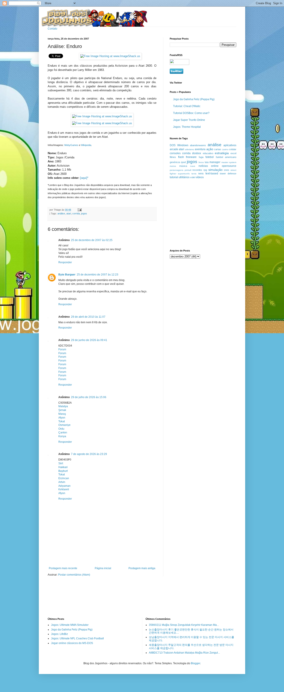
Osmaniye (64, 425)
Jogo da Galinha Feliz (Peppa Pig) (194, 99)
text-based (211, 173)
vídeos (200, 177)
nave (192, 166)
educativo (208, 153)
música (183, 166)
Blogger (195, 663)
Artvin (61, 482)
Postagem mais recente (63, 568)
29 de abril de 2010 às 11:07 (88, 316)
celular (232, 149)
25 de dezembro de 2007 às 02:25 (91, 240)
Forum (62, 349)
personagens (176, 170)
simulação (215, 170)
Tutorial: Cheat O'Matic (186, 106)
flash (181, 157)
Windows (182, 145)
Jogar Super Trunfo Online (189, 120)
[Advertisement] (197, 213)
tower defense (228, 173)
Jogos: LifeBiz (59, 634)
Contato (52, 28)
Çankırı (62, 432)
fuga (201, 157)
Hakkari (63, 467)
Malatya (63, 406)
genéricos (175, 162)
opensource (229, 166)
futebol (209, 157)
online (215, 166)
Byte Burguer (66, 274)
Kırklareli (63, 489)
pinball (188, 170)
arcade (174, 149)
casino (225, 149)
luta (207, 162)
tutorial (174, 177)
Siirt (60, 463)
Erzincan (63, 478)
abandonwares (198, 145)
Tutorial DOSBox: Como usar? (191, 113)
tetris (201, 173)
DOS (173, 145)
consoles (175, 153)
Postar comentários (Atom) (74, 574)
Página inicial (103, 568)
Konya (62, 436)
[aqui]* (84, 177)
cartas (217, 149)
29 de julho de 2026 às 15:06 (88, 397)
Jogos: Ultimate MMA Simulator (70, 624)
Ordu (61, 428)
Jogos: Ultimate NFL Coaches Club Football (77, 638)
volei (192, 177)
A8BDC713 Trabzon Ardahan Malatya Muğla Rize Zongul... (184, 652)
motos (173, 166)
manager (214, 162)
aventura (200, 149)
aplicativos (229, 145)
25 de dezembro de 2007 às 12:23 (97, 274)
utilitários (184, 177)
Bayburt (63, 471)
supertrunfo (184, 173)
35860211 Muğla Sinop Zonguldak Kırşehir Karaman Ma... (184, 624)
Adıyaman (64, 485)
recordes (197, 170)
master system (228, 162)
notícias (203, 166)
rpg (205, 170)
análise (61, 213)
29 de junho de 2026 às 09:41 (89, 340)
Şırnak (62, 410)
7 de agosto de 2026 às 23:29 (89, 454)
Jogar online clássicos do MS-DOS (72, 643)
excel (233, 153)
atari (68, 213)
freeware (191, 157)
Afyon (61, 417)
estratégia (222, 153)
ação (209, 149)
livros (201, 162)
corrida (76, 213)
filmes (173, 157)
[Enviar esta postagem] (79, 209)
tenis (193, 173)
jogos (84, 213)
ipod (183, 162)
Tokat (61, 421)
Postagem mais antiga (141, 568)
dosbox (196, 153)
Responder (65, 262)
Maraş (62, 413)
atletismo (189, 149)
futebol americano (226, 157)
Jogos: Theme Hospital (187, 126)
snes (226, 170)
